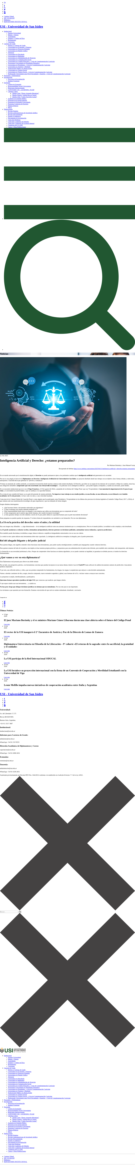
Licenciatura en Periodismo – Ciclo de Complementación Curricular (29, 65)
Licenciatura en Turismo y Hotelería (19, 67)
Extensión (7, 83)
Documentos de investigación (17, 118)
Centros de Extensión (14, 84)
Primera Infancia (13, 106)
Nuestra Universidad (14, 33)
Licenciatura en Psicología (16, 54)
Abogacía (11, 52)
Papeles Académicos (14, 116)
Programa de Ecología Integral (17, 100)
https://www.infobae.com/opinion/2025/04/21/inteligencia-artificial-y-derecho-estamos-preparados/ (104, 469)
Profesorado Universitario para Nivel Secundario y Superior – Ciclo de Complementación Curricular (39, 74)
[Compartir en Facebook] (4, 603)
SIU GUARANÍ (9, 18)
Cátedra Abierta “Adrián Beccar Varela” (24, 95)
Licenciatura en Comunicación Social (19, 60)
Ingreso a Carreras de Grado (16, 45)
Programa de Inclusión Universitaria (19, 102)
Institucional (8, 31)
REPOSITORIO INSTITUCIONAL (15, 22)
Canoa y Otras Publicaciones (17, 127)
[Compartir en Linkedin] (4, 605)
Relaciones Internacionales (16, 88)
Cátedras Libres (13, 91)
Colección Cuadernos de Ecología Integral (21, 123)
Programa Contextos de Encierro (18, 104)
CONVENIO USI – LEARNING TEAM (21, 90)
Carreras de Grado (9, 44)
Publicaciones (8, 109)
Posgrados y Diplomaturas (12, 75)
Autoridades (12, 36)
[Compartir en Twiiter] (4, 601)
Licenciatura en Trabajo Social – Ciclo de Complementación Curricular (30, 72)
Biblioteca (7, 20)
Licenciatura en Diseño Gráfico (17, 51)
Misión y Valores (13, 35)
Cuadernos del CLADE (15, 125)
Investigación (8, 77)
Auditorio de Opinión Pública (17, 98)
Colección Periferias (14, 120)
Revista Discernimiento (15, 114)
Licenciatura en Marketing (16, 56)
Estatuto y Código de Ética (16, 38)
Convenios (11, 42)
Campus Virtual (9, 16)
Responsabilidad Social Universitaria (19, 86)
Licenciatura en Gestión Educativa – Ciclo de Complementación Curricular (31, 61)
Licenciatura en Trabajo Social (17, 70)
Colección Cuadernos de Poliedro (18, 122)
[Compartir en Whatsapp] (4, 607)
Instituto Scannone (13, 81)
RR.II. (10, 107)
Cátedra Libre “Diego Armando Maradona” (25, 93)
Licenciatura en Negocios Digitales (19, 49)
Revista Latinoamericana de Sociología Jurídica (22, 113)
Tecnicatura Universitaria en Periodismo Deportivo (24, 63)
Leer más (7, 624)
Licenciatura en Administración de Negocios (22, 58)
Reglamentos (12, 40)
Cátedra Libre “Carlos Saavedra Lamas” (24, 97)
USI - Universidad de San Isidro (21, 26)
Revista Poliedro (13, 111)
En (5, 2)
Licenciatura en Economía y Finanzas (19, 47)
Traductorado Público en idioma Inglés (20, 68)
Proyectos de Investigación (16, 79)
